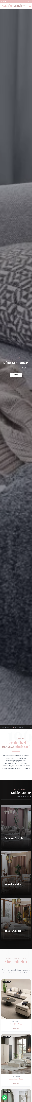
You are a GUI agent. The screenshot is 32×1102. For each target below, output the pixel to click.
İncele (16, 375)
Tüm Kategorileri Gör (23, 796)
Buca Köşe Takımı (16, 1024)
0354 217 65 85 (6, 1)
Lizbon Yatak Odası (16, 1079)
